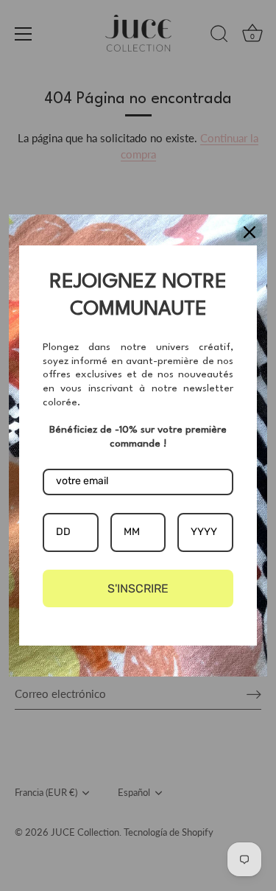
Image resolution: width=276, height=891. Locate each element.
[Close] (249, 232)
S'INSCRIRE (138, 588)
